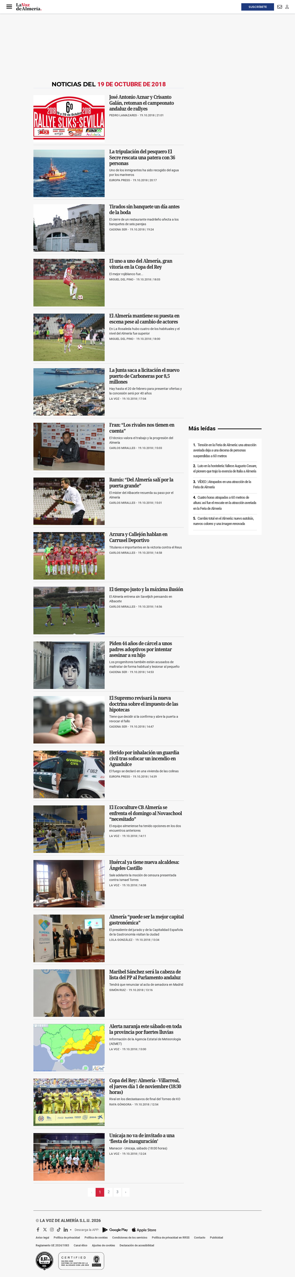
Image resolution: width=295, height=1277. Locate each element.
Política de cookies (96, 1237)
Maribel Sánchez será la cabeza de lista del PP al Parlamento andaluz (145, 974)
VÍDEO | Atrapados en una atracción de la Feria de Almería (222, 485)
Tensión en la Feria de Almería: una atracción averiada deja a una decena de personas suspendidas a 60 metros (224, 450)
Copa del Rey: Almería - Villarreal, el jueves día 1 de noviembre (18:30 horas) (145, 1086)
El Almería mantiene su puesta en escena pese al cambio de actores (144, 319)
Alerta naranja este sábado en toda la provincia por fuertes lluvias (145, 1029)
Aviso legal (42, 1237)
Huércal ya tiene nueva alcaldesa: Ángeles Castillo (144, 865)
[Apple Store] (144, 1230)
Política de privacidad (67, 1237)
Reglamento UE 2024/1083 (52, 1245)
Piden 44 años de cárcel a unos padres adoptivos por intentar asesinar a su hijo (140, 649)
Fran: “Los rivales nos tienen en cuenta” (141, 428)
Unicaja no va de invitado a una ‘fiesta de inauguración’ (141, 1138)
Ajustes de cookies (103, 1245)
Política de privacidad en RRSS (170, 1237)
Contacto (199, 1237)
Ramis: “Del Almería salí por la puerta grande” (141, 483)
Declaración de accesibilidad (137, 1245)
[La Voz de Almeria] (28, 7)
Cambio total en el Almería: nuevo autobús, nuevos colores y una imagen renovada (223, 521)
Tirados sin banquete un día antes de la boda (144, 210)
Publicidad (216, 1237)
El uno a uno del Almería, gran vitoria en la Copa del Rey (140, 264)
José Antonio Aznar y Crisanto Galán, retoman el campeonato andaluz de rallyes (141, 103)
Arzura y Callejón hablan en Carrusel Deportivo (138, 537)
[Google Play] (115, 1230)
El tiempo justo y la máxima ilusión (146, 589)
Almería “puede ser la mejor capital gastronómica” (146, 920)
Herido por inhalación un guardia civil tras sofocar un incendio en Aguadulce (144, 758)
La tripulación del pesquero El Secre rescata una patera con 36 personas (142, 157)
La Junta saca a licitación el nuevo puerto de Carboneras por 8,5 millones (144, 376)
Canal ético (80, 1245)
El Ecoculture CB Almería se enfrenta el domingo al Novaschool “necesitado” (145, 813)
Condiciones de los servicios (129, 1237)
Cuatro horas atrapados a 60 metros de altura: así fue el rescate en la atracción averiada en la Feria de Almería (224, 503)
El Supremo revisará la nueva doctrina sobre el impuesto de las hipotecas (143, 704)
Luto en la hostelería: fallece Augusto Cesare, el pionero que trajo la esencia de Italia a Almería (225, 469)
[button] (9, 6)
